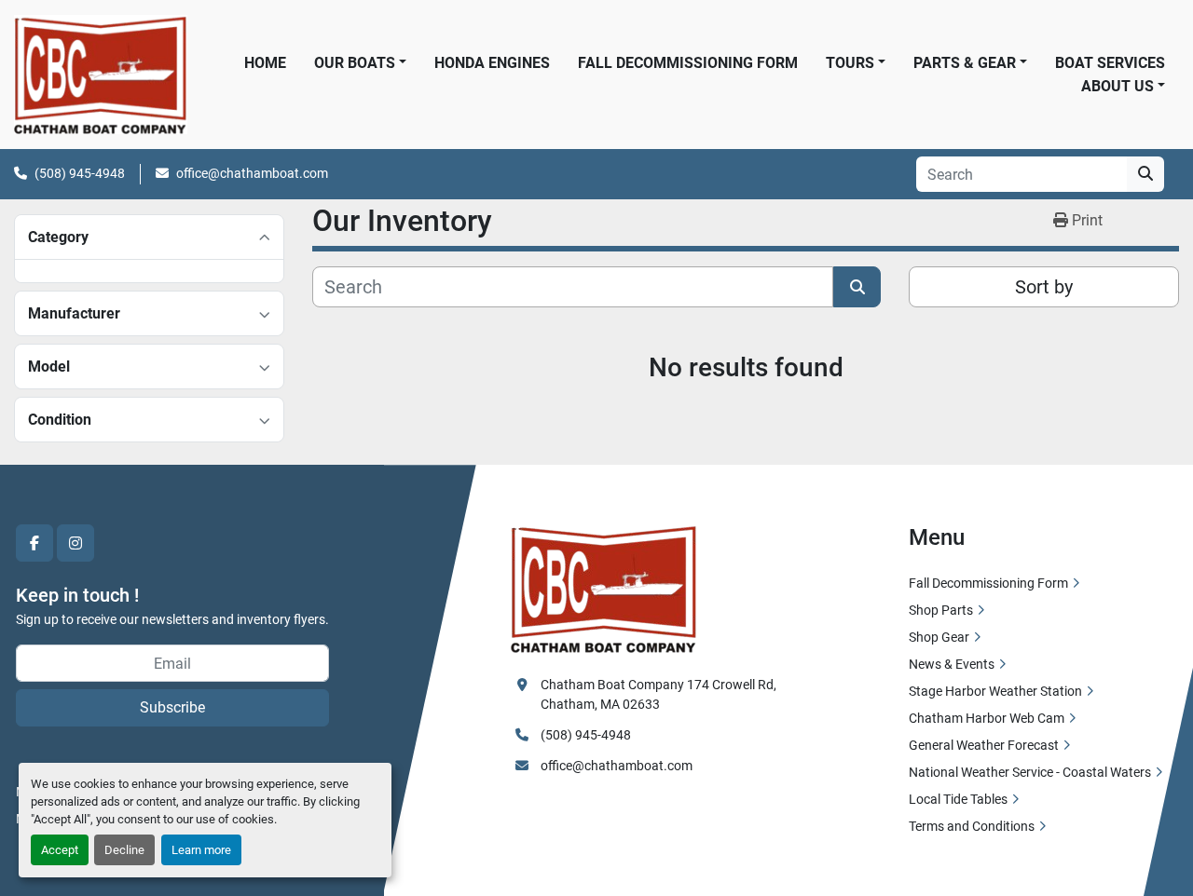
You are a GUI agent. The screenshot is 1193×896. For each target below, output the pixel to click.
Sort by (1044, 287)
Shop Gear (939, 637)
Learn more (201, 850)
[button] (1123, 86)
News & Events (951, 664)
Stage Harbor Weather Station (995, 691)
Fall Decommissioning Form (688, 63)
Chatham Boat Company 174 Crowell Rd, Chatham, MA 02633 (660, 694)
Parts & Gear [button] (964, 63)
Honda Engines (492, 63)
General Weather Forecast (984, 745)
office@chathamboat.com (252, 173)
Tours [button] (850, 63)
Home (265, 63)
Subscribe (172, 707)
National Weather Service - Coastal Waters (1030, 772)
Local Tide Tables (958, 799)
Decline (124, 850)
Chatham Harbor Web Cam (986, 718)
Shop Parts (941, 610)
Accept (59, 850)
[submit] (1145, 174)
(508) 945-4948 (79, 173)
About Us (1117, 86)
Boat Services (1110, 63)
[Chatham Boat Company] (604, 587)
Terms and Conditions (972, 826)
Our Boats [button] (354, 63)
